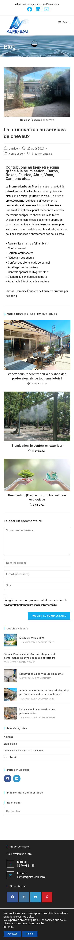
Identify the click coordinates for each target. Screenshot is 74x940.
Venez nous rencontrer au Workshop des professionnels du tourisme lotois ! (37, 376)
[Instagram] (24, 897)
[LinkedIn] (38, 9)
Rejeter (30, 933)
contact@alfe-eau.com (47, 4)
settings (8, 926)
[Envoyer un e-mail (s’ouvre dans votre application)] (45, 9)
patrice (13, 148)
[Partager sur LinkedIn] (16, 778)
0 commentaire (42, 153)
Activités (8, 736)
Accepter (12, 933)
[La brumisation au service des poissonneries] (10, 713)
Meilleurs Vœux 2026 (31, 638)
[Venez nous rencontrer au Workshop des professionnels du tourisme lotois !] (10, 694)
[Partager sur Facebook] (7, 778)
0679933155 (25, 4)
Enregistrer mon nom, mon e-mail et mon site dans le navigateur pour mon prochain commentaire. (35, 602)
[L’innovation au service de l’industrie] (10, 675)
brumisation (10, 743)
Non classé (16, 153)
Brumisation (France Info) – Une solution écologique (37, 497)
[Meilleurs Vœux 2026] (10, 640)
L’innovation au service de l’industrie (41, 673)
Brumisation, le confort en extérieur (37, 445)
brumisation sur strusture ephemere (23, 750)
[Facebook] (29, 9)
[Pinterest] (47, 897)
